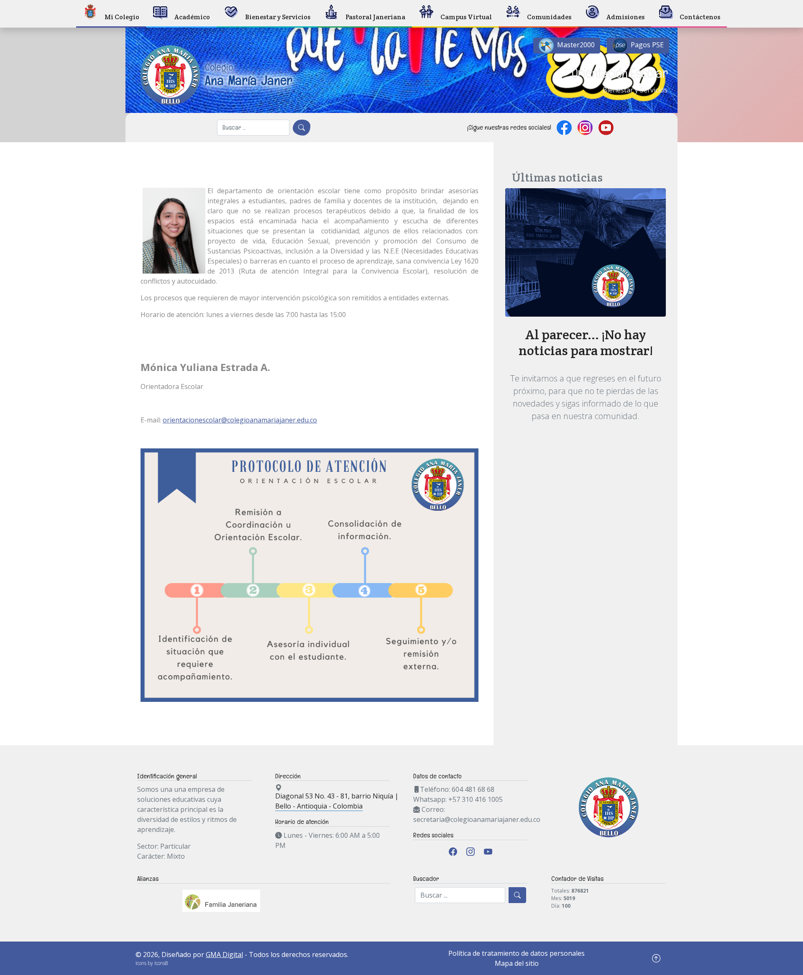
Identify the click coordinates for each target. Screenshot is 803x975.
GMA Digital (224, 954)
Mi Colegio (122, 17)
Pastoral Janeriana (375, 17)
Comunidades (549, 17)
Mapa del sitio (517, 963)
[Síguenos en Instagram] (585, 127)
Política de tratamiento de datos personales (516, 953)
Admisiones (625, 17)
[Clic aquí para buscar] (301, 128)
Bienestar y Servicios (277, 17)
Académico (192, 17)
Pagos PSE (646, 44)
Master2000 (575, 44)
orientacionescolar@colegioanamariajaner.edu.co (240, 420)
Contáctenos (700, 17)
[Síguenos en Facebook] (564, 127)
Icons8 (161, 963)
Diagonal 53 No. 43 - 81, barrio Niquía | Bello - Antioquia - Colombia (337, 801)
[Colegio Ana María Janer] (214, 43)
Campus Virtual (466, 17)
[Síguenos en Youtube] (606, 127)
